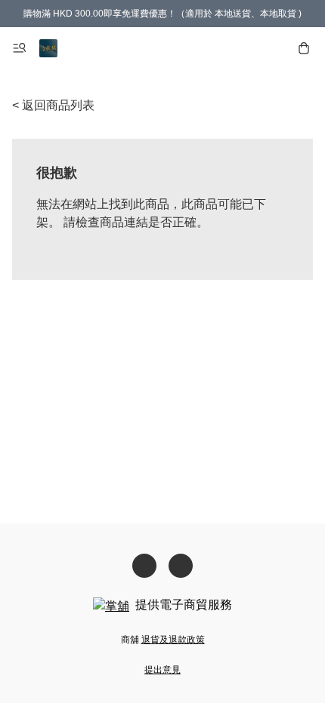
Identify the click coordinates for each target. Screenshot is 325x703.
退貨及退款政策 (173, 639)
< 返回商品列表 (53, 105)
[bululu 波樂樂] (48, 48)
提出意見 (162, 670)
